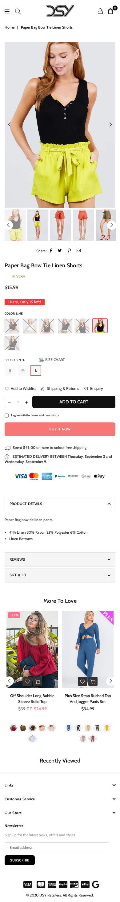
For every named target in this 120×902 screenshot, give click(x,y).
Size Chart (54, 359)
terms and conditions (45, 415)
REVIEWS (17, 559)
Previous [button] (9, 124)
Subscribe (19, 860)
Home (9, 27)
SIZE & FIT (18, 575)
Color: (14, 313)
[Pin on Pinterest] (69, 251)
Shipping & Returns (62, 388)
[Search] (17, 11)
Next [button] (110, 124)
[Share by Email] (78, 251)
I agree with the (35, 415)
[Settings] (100, 11)
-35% (14, 615)
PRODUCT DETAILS (26, 503)
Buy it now (59, 429)
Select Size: (35, 359)
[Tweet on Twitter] (60, 251)
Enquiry (96, 388)
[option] (60, 125)
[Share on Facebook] (51, 251)
